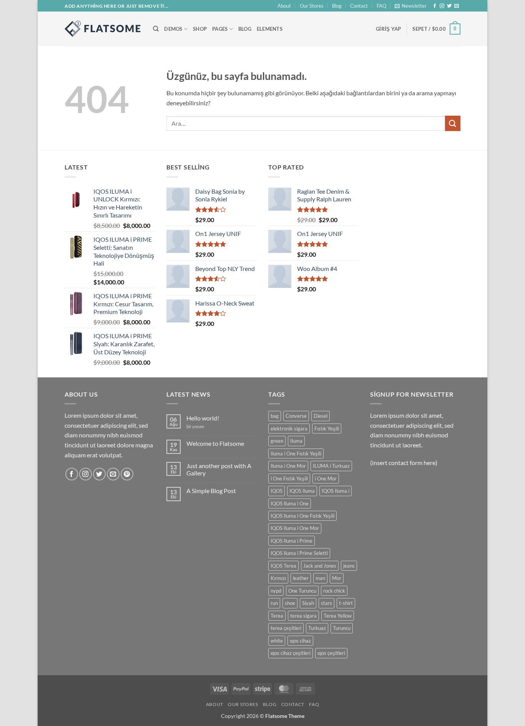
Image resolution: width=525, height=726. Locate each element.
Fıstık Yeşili (326, 428)
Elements (269, 29)
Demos (173, 29)
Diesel (320, 416)
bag (275, 416)
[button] (411, 6)
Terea (277, 616)
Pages (220, 29)
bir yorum (195, 426)
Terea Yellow (338, 616)
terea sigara (303, 616)
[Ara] (156, 29)
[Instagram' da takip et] (442, 6)
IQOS (276, 491)
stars (326, 603)
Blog (337, 6)
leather (301, 578)
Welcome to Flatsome (215, 443)
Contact (359, 6)
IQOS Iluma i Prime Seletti (299, 553)
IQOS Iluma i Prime (291, 541)
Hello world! (202, 418)
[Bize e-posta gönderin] (456, 6)
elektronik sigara (289, 428)
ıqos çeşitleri (331, 653)
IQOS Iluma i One (290, 503)
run (274, 603)
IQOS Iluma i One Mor (295, 528)
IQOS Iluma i (335, 491)
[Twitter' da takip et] (449, 6)
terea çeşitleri (286, 628)
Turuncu (342, 628)
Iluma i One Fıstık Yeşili (296, 453)
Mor (336, 578)
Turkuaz (317, 628)
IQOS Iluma (302, 491)
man (320, 578)
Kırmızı (278, 578)
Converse (296, 416)
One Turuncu (302, 591)
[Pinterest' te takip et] (127, 474)
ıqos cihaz (300, 641)
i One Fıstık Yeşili (289, 478)
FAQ (381, 6)
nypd (276, 591)
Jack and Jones (319, 566)
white (277, 641)
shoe (290, 603)
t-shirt (346, 603)
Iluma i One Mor (288, 466)
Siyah (308, 603)
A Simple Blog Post (211, 490)
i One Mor (326, 478)
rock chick (334, 591)
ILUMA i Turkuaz (331, 466)
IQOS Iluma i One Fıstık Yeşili (302, 516)
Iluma (296, 441)
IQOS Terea (283, 566)
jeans (349, 566)
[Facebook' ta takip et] (434, 6)
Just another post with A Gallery (218, 469)
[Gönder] (452, 123)
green (277, 441)
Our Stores (312, 6)
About (284, 6)
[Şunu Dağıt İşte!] (103, 29)
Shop (200, 29)
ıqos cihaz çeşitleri (291, 653)
